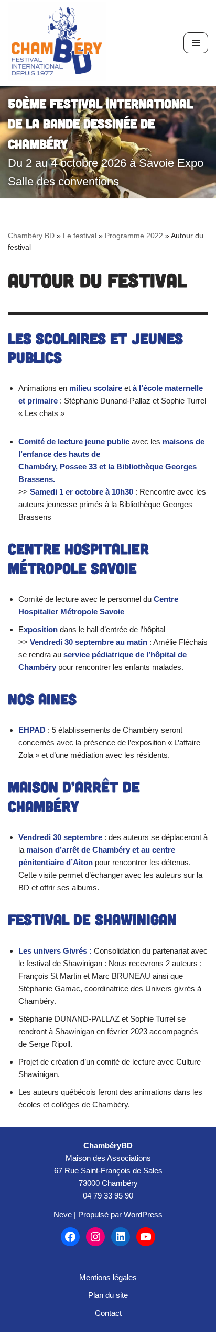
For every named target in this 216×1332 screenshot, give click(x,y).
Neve (62, 1214)
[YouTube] (145, 1236)
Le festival (79, 235)
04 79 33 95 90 (108, 1195)
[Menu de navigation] (195, 42)
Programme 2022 (134, 235)
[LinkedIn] (120, 1236)
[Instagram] (95, 1236)
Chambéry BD (31, 235)
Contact (108, 1312)
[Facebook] (70, 1236)
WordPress (143, 1214)
